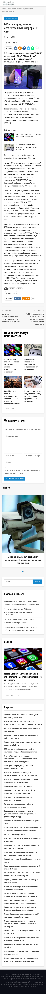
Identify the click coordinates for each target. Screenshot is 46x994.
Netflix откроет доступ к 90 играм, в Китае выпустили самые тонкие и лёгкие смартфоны (35, 319)
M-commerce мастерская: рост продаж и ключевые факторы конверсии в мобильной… (23, 560)
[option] (23, 532)
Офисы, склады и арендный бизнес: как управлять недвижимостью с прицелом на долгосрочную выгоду (20, 814)
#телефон (12, 288)
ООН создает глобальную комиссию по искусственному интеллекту (27, 147)
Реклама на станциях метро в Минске (18, 786)
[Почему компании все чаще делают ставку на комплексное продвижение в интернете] (33, 382)
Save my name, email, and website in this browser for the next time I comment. (22, 472)
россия (19, 288)
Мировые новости (11, 19)
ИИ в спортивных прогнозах (14, 834)
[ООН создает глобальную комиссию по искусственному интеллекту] (9, 147)
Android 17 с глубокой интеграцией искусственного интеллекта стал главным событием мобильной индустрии (20, 759)
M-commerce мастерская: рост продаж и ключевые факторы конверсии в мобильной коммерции (21, 924)
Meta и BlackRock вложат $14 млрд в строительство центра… (28, 135)
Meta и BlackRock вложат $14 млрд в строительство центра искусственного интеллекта (19, 612)
